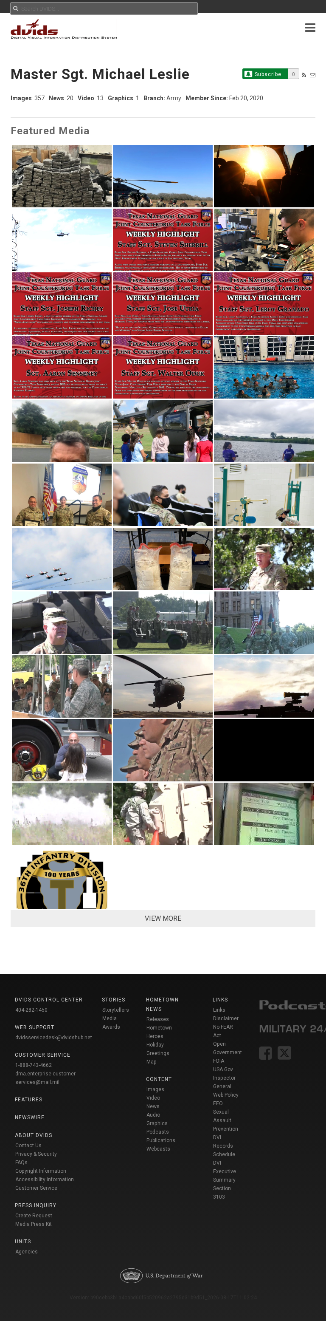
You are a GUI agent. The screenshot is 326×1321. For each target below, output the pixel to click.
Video (153, 1098)
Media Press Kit (33, 1224)
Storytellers (115, 1010)
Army (173, 98)
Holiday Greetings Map (157, 1053)
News (153, 1106)
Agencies (26, 1252)
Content (159, 1079)
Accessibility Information (44, 1179)
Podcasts (157, 1132)
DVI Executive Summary (224, 1171)
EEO (218, 1103)
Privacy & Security (36, 1154)
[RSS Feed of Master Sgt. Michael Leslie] (304, 75)
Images (155, 1089)
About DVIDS (33, 1135)
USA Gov (223, 1069)
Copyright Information (40, 1171)
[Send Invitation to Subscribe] (312, 75)
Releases (157, 1019)
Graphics (157, 1123)
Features (28, 1100)
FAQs (21, 1162)
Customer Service (36, 1188)
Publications (160, 1140)
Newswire (30, 1117)
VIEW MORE (163, 918)
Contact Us (28, 1145)
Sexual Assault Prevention (225, 1120)
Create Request (33, 1216)
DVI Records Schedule (224, 1145)
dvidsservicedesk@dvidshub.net (53, 1038)
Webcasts (158, 1149)
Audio (153, 1115)
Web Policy (226, 1095)
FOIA (218, 1061)
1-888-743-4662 (33, 1065)
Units (23, 1242)
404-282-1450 (31, 1010)
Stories (113, 1000)
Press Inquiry (35, 1205)
